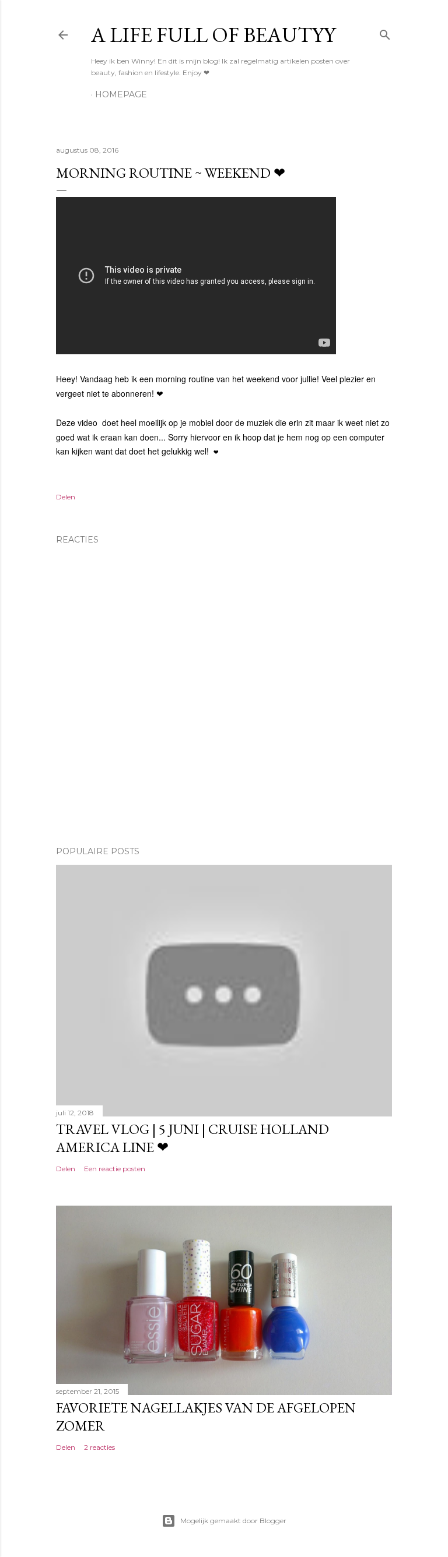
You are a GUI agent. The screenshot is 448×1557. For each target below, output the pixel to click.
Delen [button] (65, 496)
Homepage (121, 94)
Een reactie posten (114, 1168)
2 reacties (99, 1447)
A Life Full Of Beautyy (213, 34)
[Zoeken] (385, 32)
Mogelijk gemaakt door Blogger (233, 1520)
